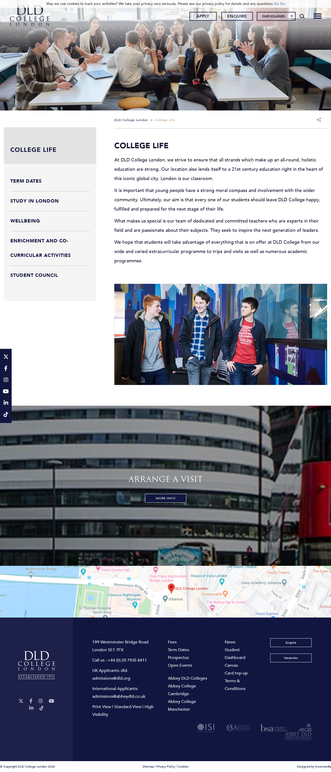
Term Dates (178, 650)
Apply (203, 16)
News (230, 642)
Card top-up (236, 673)
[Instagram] (40, 701)
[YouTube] (51, 701)
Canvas (231, 665)
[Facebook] (31, 701)
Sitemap (148, 766)
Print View (101, 707)
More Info (166, 498)
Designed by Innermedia (314, 766)
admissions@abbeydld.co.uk (118, 696)
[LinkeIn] (31, 708)
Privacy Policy (165, 766)
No (282, 3)
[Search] (302, 16)
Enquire (237, 16)
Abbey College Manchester (182, 705)
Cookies (183, 766)
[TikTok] (41, 708)
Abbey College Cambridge (182, 690)
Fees (172, 642)
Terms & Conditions (235, 685)
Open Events (180, 665)
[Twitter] (21, 701)
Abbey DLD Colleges (187, 678)
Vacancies (291, 658)
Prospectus (178, 657)
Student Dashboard (235, 653)
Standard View (127, 707)
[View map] (165, 592)
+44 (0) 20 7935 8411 (127, 660)
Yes (276, 3)
